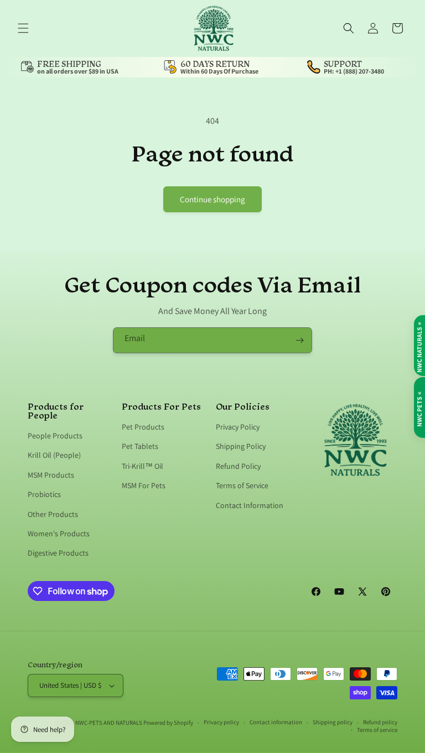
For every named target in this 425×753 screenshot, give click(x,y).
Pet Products (143, 427)
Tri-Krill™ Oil (142, 466)
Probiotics (44, 494)
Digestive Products (58, 553)
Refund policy (380, 722)
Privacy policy (221, 722)
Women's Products (59, 533)
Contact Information (249, 505)
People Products (55, 436)
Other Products (53, 514)
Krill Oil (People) (54, 455)
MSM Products (51, 475)
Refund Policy (238, 466)
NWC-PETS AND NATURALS (108, 722)
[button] (23, 28)
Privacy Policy (238, 427)
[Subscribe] (299, 340)
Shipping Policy (241, 446)
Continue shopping (212, 199)
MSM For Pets (143, 485)
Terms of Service (242, 485)
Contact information (276, 722)
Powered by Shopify (168, 722)
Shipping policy (333, 722)
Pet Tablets (140, 446)
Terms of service (377, 729)
